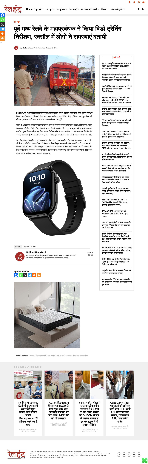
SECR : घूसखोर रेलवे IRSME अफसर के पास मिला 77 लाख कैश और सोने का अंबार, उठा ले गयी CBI (116, 225)
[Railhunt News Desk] (20, 260)
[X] (25, 275)
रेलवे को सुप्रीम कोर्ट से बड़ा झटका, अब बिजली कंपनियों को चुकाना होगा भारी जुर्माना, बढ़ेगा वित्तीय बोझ (116, 191)
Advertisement (42, 451)
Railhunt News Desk (30, 48)
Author (18, 246)
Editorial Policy (62, 451)
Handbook (77, 451)
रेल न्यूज (49, 9)
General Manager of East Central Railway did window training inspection (58, 356)
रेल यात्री (73, 9)
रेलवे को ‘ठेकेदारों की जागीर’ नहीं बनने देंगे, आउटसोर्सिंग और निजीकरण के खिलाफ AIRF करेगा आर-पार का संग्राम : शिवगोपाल (116, 145)
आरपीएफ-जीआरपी (89, 9)
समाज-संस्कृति (116, 9)
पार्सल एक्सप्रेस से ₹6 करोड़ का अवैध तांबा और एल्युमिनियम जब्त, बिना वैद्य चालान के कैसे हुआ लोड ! (117, 281)
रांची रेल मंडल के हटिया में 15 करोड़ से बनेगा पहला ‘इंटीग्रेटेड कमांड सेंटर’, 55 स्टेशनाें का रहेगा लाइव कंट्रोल (116, 111)
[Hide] (1, 43)
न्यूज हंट (38, 9)
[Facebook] (89, 255)
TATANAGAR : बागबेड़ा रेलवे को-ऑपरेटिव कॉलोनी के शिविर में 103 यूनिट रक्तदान (115, 213)
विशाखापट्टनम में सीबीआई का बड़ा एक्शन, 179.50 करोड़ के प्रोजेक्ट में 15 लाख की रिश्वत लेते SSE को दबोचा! (115, 179)
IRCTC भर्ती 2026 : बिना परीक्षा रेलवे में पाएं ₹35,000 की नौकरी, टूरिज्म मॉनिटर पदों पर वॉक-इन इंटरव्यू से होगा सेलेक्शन (116, 250)
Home (29, 9)
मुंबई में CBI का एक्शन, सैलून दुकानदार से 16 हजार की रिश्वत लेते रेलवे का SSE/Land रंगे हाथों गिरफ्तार (117, 88)
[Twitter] (92, 255)
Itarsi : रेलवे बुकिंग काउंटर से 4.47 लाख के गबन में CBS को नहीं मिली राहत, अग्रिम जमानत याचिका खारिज (116, 66)
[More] (39, 275)
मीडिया (103, 9)
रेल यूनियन (60, 9)
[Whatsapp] (21, 275)
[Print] (34, 275)
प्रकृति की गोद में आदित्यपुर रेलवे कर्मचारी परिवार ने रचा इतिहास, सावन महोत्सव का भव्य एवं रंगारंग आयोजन (117, 156)
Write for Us (52, 451)
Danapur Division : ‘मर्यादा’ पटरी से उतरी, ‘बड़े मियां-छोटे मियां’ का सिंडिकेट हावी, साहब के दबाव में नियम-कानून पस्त (116, 134)
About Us (33, 451)
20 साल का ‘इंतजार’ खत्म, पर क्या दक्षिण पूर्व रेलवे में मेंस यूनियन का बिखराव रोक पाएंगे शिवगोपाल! (116, 122)
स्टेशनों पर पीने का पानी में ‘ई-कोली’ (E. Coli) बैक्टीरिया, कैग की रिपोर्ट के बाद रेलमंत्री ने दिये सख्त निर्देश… (115, 202)
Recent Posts (29, 246)
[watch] (54, 237)
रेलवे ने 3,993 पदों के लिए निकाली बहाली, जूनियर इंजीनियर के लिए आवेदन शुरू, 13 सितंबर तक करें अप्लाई (116, 261)
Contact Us (96, 451)
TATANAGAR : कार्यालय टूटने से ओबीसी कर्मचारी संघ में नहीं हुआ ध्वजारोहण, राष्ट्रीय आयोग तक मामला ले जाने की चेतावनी (116, 168)
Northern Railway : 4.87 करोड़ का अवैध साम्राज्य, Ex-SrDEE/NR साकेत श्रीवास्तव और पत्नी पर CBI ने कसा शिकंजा (116, 100)
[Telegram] (30, 275)
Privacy (70, 451)
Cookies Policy (87, 451)
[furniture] (47, 347)
